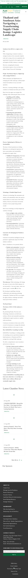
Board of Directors (7, 492)
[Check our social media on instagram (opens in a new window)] (12, 7)
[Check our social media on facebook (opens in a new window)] (2, 7)
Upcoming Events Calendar (9, 519)
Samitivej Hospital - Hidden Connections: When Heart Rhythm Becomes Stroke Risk (13, 449)
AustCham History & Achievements (11, 497)
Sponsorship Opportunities (9, 523)
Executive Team (7, 494)
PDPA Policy (14, 563)
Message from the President (9, 490)
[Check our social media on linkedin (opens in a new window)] (7, 7)
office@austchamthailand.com (14, 543)
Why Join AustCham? (8, 509)
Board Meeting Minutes (9, 499)
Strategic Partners (7, 501)
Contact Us (6, 487)
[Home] (11, 11)
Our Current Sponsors (8, 525)
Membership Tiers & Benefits (10, 511)
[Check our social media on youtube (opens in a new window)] (10, 7)
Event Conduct (14, 566)
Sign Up (14, 554)
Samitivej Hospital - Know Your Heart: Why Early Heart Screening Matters (13, 428)
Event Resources (7, 528)
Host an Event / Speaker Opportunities (12, 521)
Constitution (15, 574)
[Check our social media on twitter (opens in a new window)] (4, 7)
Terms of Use (14, 571)
